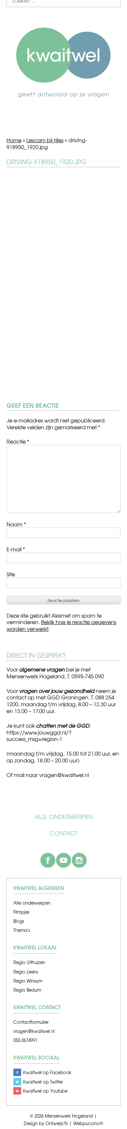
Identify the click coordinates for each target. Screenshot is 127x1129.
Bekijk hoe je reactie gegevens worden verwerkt (61, 625)
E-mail (16, 549)
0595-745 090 (88, 676)
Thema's (21, 930)
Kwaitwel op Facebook (47, 1072)
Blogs (18, 921)
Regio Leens (25, 972)
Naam (16, 524)
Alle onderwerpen (64, 816)
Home (14, 140)
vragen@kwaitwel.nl (34, 1031)
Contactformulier (31, 1022)
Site (11, 574)
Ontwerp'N (57, 1123)
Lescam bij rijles (45, 140)
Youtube (63, 860)
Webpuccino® (88, 1123)
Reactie (18, 441)
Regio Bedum (27, 990)
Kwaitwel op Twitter (43, 1082)
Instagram (79, 860)
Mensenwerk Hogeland (69, 1116)
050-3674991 (25, 1040)
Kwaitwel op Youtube (45, 1091)
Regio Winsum (27, 981)
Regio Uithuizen (29, 962)
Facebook (48, 860)
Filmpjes (21, 912)
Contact (63, 833)
